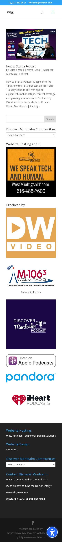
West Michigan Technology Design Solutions (31, 435)
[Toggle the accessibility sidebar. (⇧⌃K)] (52, 532)
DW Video (11, 449)
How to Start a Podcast (21, 66)
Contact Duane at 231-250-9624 (25, 499)
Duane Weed (16, 69)
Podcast (23, 74)
